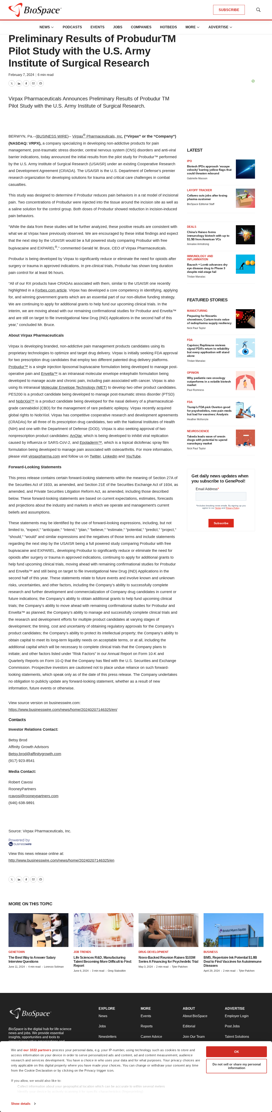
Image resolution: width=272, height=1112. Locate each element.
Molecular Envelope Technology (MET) (74, 387)
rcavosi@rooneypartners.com (33, 796)
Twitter (95, 456)
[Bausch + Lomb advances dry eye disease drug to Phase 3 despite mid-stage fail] (245, 264)
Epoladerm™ (91, 442)
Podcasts (72, 27)
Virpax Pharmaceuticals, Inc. (97, 136)
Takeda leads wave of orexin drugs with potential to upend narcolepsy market (207, 440)
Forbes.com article (51, 290)
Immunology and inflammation (200, 258)
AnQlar (76, 436)
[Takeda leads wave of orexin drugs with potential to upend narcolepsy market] (245, 439)
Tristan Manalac (196, 276)
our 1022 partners (37, 1050)
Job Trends (82, 952)
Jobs (117, 27)
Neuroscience (198, 431)
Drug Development (154, 952)
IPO (189, 161)
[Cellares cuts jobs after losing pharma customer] (245, 198)
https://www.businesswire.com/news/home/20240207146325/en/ (62, 710)
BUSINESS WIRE (52, 136)
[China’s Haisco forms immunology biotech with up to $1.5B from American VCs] (245, 234)
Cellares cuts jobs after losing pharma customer (207, 197)
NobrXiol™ (25, 401)
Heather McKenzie (197, 419)
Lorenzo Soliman (54, 966)
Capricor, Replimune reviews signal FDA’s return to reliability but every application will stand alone (208, 350)
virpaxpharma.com (44, 456)
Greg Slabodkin (117, 970)
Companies (141, 27)
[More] (52, 27)
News (45, 27)
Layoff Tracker (199, 190)
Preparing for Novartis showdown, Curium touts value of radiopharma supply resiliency (209, 319)
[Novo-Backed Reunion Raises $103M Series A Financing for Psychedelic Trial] (168, 930)
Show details (20, 1103)
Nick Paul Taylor (196, 328)
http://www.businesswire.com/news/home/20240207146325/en (61, 860)
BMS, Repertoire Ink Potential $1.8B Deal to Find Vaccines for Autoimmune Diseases (232, 961)
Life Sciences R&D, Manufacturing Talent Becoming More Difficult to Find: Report (103, 961)
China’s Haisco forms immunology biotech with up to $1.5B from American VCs (208, 235)
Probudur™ (18, 367)
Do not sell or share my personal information (236, 1066)
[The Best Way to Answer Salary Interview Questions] (38, 930)
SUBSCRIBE (229, 10)
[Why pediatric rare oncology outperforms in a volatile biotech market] (245, 380)
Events (98, 27)
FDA (190, 340)
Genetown (16, 952)
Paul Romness (195, 390)
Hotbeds (168, 27)
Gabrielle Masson (197, 178)
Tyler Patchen (180, 966)
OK (236, 1052)
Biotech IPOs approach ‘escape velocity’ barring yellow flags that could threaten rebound (209, 170)
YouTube (133, 456)
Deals (191, 226)
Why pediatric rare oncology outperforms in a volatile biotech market (209, 381)
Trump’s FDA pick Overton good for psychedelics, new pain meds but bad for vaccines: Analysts (209, 410)
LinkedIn (110, 456)
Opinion (193, 372)
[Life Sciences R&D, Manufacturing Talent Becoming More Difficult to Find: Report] (103, 930)
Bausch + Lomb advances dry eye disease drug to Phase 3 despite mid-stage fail (207, 268)
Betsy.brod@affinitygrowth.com (34, 754)
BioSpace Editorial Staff (200, 204)
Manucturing (197, 310)
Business (211, 952)
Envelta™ (49, 374)
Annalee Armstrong (198, 244)
